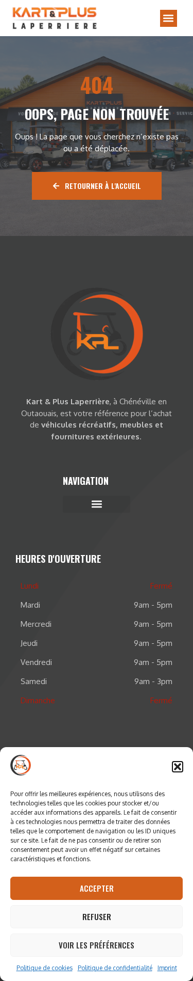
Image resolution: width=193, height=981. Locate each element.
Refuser (96, 916)
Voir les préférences (96, 945)
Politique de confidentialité (115, 968)
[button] (177, 767)
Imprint (167, 968)
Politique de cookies (44, 968)
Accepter (97, 888)
